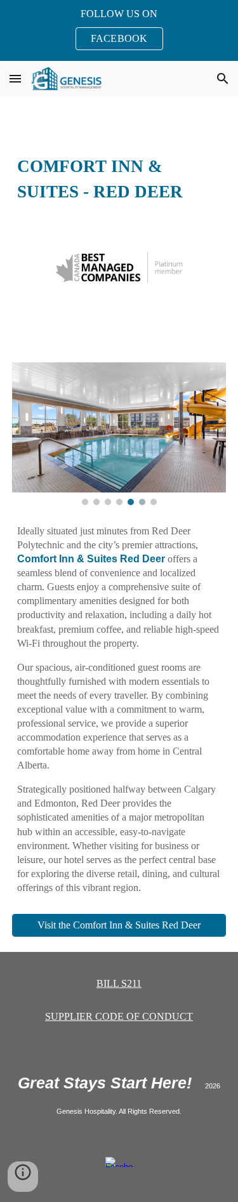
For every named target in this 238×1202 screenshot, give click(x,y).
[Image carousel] (119, 433)
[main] (119, 177)
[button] (15, 78)
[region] (119, 30)
